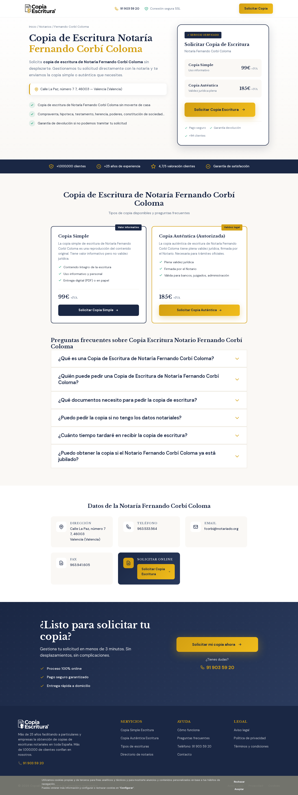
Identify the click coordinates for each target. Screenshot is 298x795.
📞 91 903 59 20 (31, 763)
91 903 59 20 (220, 667)
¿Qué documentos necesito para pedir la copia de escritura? (127, 400)
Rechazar (239, 781)
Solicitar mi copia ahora (213, 644)
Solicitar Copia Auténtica (197, 310)
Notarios (45, 27)
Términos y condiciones (251, 746)
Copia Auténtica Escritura (140, 738)
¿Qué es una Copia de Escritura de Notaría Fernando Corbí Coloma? (136, 358)
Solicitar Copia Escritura (216, 109)
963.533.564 (147, 529)
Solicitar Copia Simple (96, 310)
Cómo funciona (188, 730)
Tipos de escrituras (135, 746)
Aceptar (239, 789)
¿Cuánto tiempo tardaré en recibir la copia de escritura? (122, 435)
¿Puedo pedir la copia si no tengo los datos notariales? (120, 418)
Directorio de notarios (137, 754)
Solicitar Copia (256, 8)
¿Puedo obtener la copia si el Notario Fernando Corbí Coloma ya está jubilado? (137, 456)
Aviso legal (241, 730)
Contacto (184, 754)
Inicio (32, 27)
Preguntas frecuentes (193, 738)
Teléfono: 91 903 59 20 (194, 746)
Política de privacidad (250, 738)
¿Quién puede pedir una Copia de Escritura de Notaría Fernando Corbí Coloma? (138, 379)
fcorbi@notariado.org (221, 529)
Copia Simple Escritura (137, 730)
